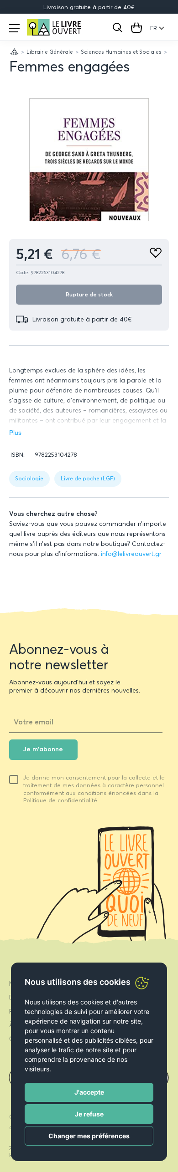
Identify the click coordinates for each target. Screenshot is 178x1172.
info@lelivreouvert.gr (131, 554)
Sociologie (29, 478)
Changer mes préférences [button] (89, 1136)
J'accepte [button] (89, 1092)
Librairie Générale (49, 51)
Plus (15, 432)
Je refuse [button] (89, 1114)
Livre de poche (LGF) (88, 478)
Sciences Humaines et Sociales (121, 51)
